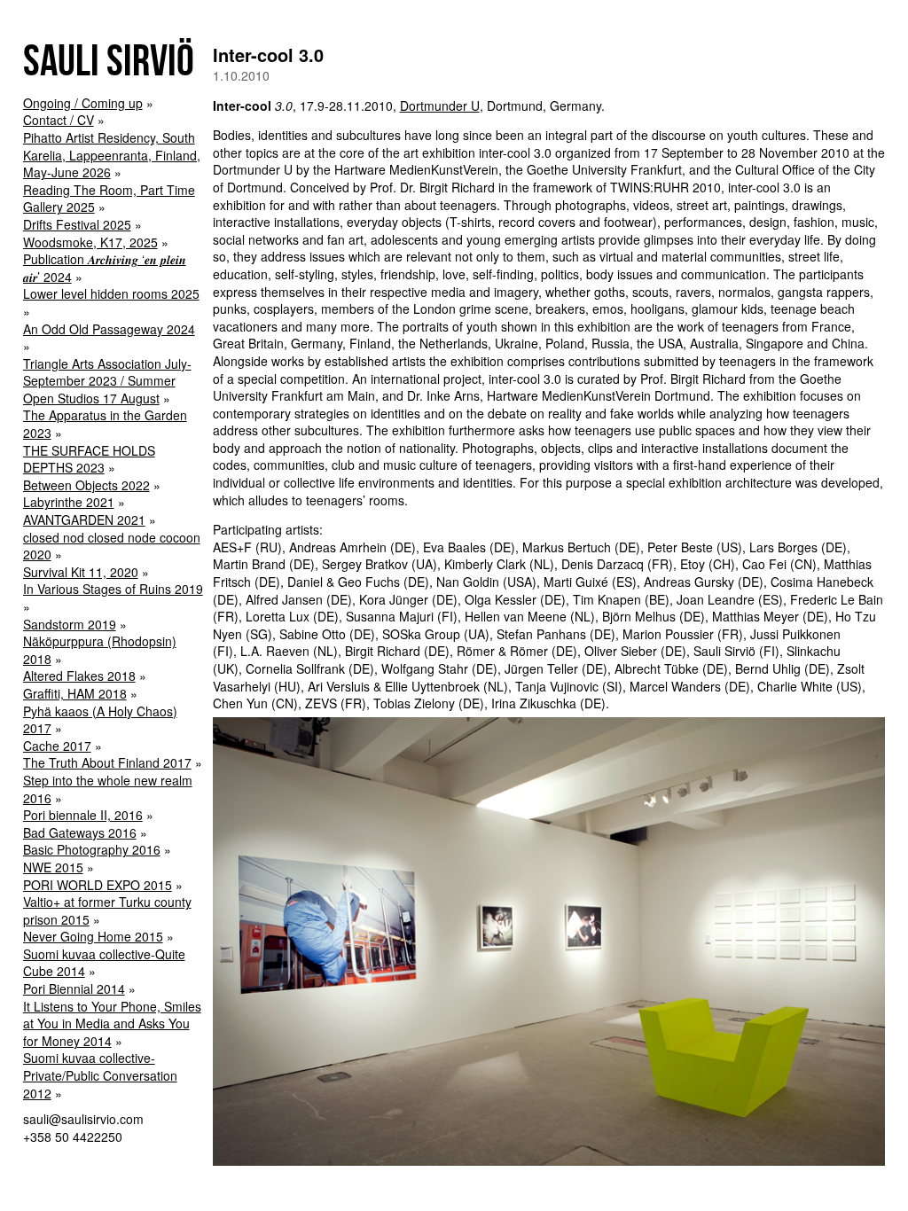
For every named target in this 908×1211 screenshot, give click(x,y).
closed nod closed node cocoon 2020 (111, 546)
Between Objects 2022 (86, 485)
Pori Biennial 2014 (74, 988)
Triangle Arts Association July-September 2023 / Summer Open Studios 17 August (107, 381)
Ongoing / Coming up (83, 103)
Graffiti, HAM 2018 (75, 693)
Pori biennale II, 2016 (83, 815)
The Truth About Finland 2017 (107, 762)
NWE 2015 (53, 867)
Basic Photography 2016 (91, 849)
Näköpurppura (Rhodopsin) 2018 (99, 650)
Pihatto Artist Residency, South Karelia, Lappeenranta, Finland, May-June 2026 (111, 155)
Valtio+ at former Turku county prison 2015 (107, 910)
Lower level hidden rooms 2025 (111, 293)
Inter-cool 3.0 (268, 54)
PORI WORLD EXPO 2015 (97, 885)
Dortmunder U (440, 105)
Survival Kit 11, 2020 (80, 572)
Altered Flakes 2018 (79, 675)
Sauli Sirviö (108, 59)
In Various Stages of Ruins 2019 (113, 589)
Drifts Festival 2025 (77, 224)
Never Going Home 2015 (93, 936)
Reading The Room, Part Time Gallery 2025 (109, 198)
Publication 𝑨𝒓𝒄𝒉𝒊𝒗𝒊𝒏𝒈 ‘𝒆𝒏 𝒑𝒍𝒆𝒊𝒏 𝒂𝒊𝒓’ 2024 (104, 267)
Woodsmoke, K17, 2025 (90, 242)
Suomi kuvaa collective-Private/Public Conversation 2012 (100, 1075)
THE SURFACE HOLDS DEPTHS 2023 (89, 459)
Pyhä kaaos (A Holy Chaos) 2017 (100, 720)
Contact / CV (58, 120)
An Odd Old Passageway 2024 (109, 329)
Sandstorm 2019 (69, 624)
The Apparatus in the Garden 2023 (105, 423)
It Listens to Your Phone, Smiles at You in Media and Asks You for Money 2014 (112, 1023)
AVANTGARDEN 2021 (84, 519)
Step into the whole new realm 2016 (107, 789)
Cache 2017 (57, 745)
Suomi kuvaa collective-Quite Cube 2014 (104, 963)
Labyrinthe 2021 (68, 502)
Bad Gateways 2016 (80, 832)
